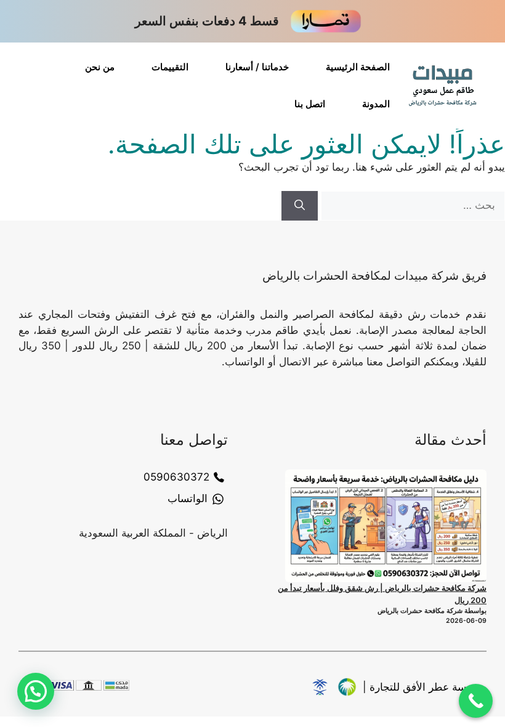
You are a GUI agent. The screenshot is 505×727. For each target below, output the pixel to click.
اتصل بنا (309, 104)
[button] (35, 691)
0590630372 (176, 477)
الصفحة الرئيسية (358, 67)
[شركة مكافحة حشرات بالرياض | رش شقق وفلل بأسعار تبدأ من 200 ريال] (386, 526)
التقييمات (170, 67)
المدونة (376, 104)
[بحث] (299, 206)
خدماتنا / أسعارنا (257, 67)
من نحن (100, 67)
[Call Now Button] (476, 701)
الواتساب (188, 498)
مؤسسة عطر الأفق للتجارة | (425, 687)
